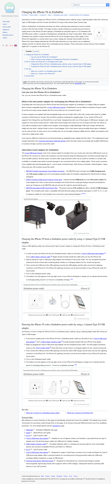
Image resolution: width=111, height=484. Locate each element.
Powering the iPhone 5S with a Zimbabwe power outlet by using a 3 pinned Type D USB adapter (61, 66)
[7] (36, 341)
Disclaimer (59, 476)
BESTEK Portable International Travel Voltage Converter (45, 171)
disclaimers (78, 83)
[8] (82, 193)
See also (28, 69)
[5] (51, 256)
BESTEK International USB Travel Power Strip (41, 188)
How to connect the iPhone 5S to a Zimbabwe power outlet (44, 61)
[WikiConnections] (9, 4)
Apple (28, 433)
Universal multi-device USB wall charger (39, 461)
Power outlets (7, 27)
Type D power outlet (42, 348)
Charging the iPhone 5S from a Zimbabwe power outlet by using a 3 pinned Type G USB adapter (61, 64)
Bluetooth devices (8, 35)
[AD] (84, 193)
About (42, 476)
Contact (47, 476)
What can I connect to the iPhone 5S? (43, 73)
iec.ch (28, 435)
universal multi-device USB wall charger (52, 141)
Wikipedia (29, 430)
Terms (70, 476)
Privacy (66, 476)
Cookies (53, 476)
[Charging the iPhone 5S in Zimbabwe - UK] (15, 46)
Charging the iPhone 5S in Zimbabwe (37, 54)
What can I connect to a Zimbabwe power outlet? (46, 71)
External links (30, 76)
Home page (6, 21)
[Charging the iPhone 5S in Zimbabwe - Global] (3, 46)
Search (5, 24)
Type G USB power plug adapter (93, 253)
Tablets (5, 38)
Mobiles (5, 32)
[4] (105, 253)
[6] (50, 347)
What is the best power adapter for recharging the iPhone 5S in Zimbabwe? (54, 59)
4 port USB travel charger (56, 107)
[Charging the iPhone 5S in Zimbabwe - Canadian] (11, 46)
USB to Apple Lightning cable (40, 257)
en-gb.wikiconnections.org (33, 476)
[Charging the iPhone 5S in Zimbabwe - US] (7, 46)
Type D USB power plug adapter (37, 452)
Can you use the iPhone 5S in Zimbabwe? (44, 57)
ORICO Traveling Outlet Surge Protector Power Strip (44, 179)
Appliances (6, 29)
